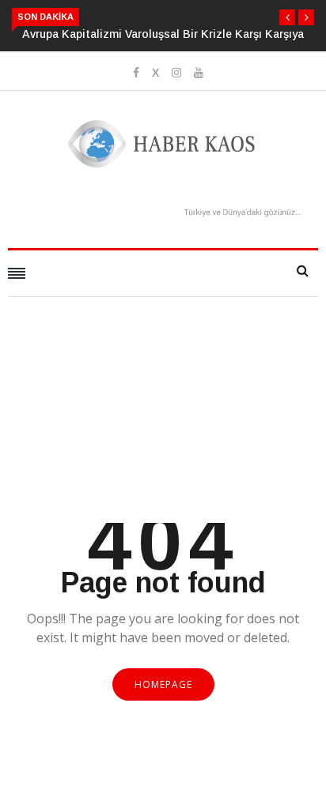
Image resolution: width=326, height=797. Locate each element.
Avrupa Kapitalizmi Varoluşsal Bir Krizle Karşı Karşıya (163, 34)
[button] (287, 17)
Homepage (163, 684)
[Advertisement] (163, 429)
